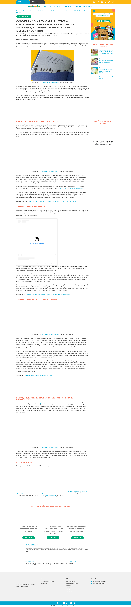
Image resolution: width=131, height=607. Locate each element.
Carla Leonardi (23, 39)
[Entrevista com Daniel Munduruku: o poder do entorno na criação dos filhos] (53, 516)
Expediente (44, 583)
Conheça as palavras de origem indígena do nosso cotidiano (77, 528)
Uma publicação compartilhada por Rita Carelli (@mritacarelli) (37, 263)
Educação (68, 7)
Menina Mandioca (63, 188)
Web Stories (69, 591)
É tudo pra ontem (35, 405)
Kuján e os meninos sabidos (53, 47)
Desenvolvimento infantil (86, 7)
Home (17, 11)
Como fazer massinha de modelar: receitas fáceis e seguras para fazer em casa (106, 51)
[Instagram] (94, 2)
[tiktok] (113, 2)
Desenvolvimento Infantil (72, 583)
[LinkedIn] (105, 2)
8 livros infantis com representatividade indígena (39, 375)
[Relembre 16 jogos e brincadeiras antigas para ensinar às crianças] (94, 61)
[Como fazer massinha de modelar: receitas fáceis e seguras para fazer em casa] (94, 52)
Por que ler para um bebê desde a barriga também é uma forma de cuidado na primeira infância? (103, 142)
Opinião (68, 589)
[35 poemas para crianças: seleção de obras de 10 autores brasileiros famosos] (94, 70)
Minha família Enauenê (76, 188)
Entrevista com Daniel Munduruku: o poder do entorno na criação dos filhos (47, 294)
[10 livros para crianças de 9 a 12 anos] (94, 79)
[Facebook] (98, 2)
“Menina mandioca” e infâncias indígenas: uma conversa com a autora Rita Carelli (52, 201)
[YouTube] (102, 2)
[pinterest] (109, 2)
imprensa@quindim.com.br (99, 583)
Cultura (68, 587)
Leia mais (28, 538)
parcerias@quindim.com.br (99, 581)
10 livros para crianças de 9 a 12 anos (106, 77)
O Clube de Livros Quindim (47, 581)
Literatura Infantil (52, 7)
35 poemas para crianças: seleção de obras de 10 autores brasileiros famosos (106, 70)
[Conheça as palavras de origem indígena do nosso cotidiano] (77, 516)
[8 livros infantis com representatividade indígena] (28, 516)
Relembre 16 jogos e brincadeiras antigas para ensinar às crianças (106, 60)
